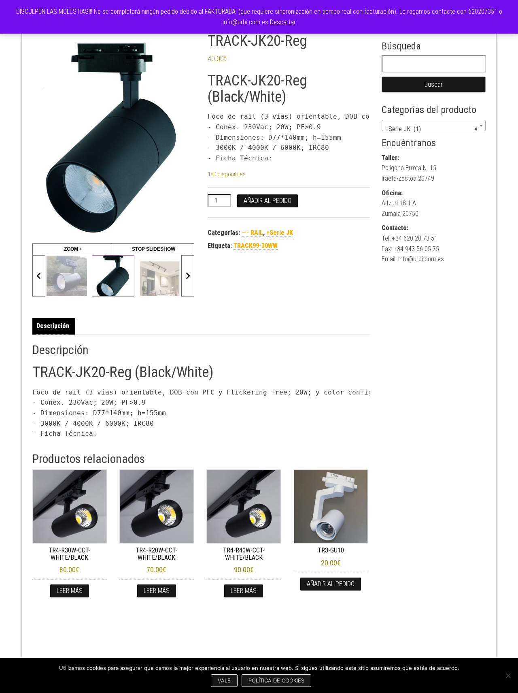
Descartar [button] (283, 22)
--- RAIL (252, 233)
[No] (508, 676)
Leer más (70, 591)
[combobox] (434, 125)
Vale (224, 680)
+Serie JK (279, 233)
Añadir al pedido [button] (331, 584)
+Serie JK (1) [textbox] (431, 129)
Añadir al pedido (267, 201)
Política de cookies (276, 680)
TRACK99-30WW (256, 245)
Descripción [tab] (52, 326)
